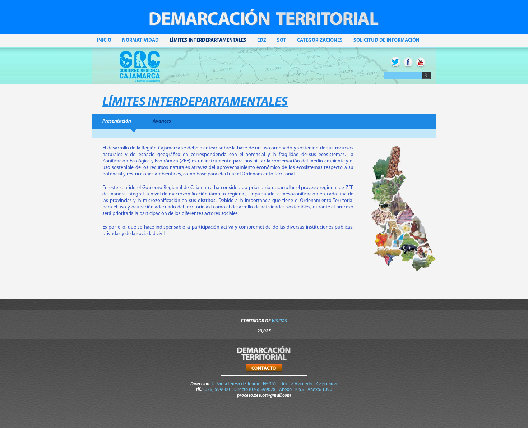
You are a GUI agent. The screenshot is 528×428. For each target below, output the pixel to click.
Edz (261, 40)
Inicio (104, 40)
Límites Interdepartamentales (208, 40)
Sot (281, 40)
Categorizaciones (320, 40)
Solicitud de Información (386, 40)
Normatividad (140, 40)
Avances (162, 121)
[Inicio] (264, 24)
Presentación (116, 121)
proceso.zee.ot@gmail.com (264, 395)
